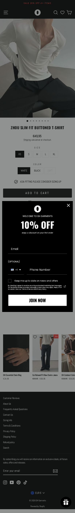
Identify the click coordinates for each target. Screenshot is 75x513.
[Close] (68, 205)
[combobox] (16, 270)
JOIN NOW (37, 300)
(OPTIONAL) (14, 261)
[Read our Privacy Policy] (65, 286)
